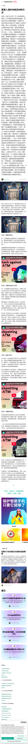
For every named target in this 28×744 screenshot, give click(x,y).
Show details (21, 735)
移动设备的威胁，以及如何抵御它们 (14, 633)
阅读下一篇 (5, 548)
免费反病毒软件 (4, 677)
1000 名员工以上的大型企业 (7, 703)
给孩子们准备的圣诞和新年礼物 (14, 598)
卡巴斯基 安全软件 (5, 670)
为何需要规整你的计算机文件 (14, 649)
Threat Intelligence (5, 717)
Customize (19, 738)
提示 (15, 595)
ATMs (4, 5)
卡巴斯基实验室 (19, 491)
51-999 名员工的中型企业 (7, 690)
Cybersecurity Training (6, 715)
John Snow (6, 179)
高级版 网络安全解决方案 (6, 698)
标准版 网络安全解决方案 (6, 696)
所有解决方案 (4, 719)
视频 (15, 493)
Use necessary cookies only (14, 741)
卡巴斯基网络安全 (4, 711)
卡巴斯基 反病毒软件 (5, 668)
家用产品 (3, 665)
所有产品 (3, 675)
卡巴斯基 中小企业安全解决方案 (7, 683)
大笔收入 (9, 493)
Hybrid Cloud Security (6, 713)
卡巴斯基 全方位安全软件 (6, 672)
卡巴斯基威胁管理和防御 (6, 708)
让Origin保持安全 (14, 615)
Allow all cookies (8, 738)
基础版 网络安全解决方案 (6, 685)
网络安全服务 (4, 706)
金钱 (19, 493)
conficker (12, 491)
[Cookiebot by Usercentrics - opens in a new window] (20, 722)
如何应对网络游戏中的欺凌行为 (8, 542)
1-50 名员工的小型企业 (6, 680)
